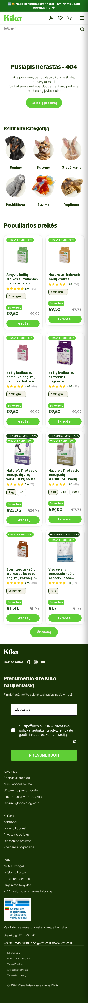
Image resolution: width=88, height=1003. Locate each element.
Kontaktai (10, 822)
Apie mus (10, 771)
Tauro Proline (15, 964)
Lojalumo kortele (15, 872)
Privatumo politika (16, 834)
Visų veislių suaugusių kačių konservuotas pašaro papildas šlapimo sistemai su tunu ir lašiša (64, 573)
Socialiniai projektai (17, 778)
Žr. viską (44, 632)
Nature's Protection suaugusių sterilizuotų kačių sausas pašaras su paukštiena (64, 475)
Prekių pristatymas (17, 878)
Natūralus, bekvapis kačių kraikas (64, 277)
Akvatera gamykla (17, 969)
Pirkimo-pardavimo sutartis (23, 796)
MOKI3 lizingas (14, 866)
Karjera (9, 815)
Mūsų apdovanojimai (18, 784)
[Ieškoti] (83, 29)
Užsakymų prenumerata (21, 790)
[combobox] (44, 29)
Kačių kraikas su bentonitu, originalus (61, 377)
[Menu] (81, 18)
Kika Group (13, 952)
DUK (7, 860)
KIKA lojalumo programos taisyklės (28, 891)
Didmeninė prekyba (17, 841)
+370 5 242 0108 (16, 943)
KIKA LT (56, 985)
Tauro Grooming (16, 975)
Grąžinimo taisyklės (17, 885)
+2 (21, 492)
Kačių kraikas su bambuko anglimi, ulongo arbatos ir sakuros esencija (20, 377)
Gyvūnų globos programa (21, 803)
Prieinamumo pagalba (19, 847)
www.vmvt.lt (62, 943)
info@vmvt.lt (40, 943)
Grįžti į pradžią (44, 103)
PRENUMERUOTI (44, 755)
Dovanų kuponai (15, 828)
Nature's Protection (19, 958)
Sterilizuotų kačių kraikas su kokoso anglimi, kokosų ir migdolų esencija (20, 573)
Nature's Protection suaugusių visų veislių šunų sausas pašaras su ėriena (22, 475)
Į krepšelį (23, 323)
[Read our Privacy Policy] (74, 741)
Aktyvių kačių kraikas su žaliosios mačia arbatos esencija (22, 279)
